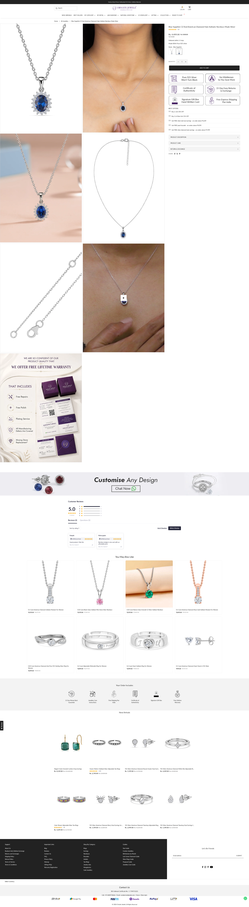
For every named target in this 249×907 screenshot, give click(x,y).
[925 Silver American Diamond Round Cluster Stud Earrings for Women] (142, 743)
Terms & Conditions (11, 864)
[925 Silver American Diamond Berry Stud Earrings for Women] (107, 799)
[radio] (172, 52)
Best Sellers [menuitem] (78, 15)
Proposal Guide (127, 862)
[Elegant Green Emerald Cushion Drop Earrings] (71, 743)
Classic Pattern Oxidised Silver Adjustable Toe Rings (105, 769)
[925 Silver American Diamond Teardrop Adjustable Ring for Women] (142, 799)
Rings (85, 848)
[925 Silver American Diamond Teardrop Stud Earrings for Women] (177, 799)
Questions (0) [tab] (85, 520)
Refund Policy (9, 859)
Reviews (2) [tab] (72, 520)
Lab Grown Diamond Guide (131, 856)
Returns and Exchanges (12, 854)
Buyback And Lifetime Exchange (14, 851)
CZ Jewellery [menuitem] (143, 15)
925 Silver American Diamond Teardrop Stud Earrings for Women (177, 825)
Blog (45, 848)
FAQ (45, 856)
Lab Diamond (112, 15)
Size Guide (126, 848)
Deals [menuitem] (185, 15)
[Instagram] (205, 867)
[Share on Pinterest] (179, 154)
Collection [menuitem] (164, 15)
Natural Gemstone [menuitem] (128, 15)
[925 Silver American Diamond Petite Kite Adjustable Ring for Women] (177, 743)
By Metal (100, 15)
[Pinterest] (208, 867)
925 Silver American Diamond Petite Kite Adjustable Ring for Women (177, 769)
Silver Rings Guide (128, 859)
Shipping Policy (9, 856)
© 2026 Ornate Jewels (118, 904)
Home (56, 21)
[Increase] (186, 62)
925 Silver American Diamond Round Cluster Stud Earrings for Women (142, 769)
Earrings (86, 851)
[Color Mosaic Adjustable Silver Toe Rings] (71, 799)
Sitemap (46, 862)
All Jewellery (65, 21)
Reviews (46, 851)
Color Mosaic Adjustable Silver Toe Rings (66, 825)
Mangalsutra (87, 867)
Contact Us (47, 854)
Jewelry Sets (87, 864)
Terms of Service (10, 862)
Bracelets (86, 856)
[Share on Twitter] (177, 154)
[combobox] (74, 528)
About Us (8, 848)
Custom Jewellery (128, 851)
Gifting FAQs (48, 864)
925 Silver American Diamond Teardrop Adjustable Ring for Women (142, 825)
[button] (174, 30)
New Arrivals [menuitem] (67, 15)
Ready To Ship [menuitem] (177, 15)
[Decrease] (178, 62)
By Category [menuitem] (89, 15)
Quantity (172, 61)
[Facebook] (202, 867)
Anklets (86, 859)
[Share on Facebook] (175, 154)
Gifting (154, 15)
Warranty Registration (50, 867)
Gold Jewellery (88, 870)
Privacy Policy (48, 859)
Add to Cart (204, 68)
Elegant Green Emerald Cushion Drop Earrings (68, 769)
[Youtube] (211, 867)
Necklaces (87, 854)
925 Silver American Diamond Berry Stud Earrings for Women (107, 825)
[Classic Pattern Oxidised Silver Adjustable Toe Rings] (107, 743)
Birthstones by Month (129, 854)
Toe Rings (86, 862)
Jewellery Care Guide (129, 864)
